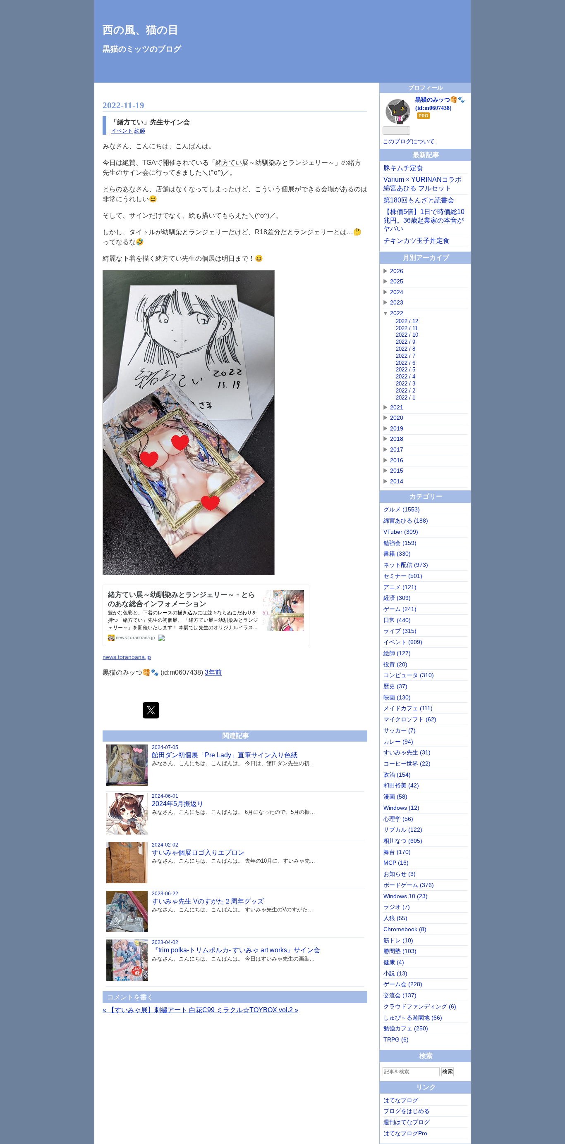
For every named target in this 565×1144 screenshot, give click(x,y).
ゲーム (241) (400, 609)
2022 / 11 (407, 328)
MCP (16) (396, 862)
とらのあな (119, 189)
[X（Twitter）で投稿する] (151, 710)
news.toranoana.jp (127, 657)
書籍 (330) (397, 553)
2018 (396, 438)
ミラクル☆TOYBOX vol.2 (257, 1009)
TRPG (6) (396, 1039)
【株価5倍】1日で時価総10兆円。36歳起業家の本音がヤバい (423, 220)
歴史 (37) (395, 686)
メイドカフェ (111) (408, 708)
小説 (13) (395, 973)
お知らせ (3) (399, 873)
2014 (396, 481)
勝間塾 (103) (400, 951)
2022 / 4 (405, 376)
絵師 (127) (397, 653)
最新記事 (426, 154)
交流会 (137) (400, 995)
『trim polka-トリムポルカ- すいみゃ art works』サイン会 (236, 950)
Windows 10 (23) (405, 896)
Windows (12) (401, 807)
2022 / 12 (407, 321)
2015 (396, 470)
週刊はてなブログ (406, 1122)
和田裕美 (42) (401, 785)
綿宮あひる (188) (405, 520)
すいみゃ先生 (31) (407, 752)
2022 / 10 (407, 335)
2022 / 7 (405, 356)
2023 (396, 302)
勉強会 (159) (400, 543)
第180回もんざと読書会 (418, 200)
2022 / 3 (405, 384)
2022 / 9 (405, 342)
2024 (396, 292)
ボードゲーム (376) (408, 885)
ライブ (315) (400, 631)
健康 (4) (393, 962)
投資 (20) (395, 664)
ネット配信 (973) (405, 564)
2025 (396, 281)
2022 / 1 (405, 398)
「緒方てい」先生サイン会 (150, 122)
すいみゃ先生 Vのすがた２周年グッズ (208, 901)
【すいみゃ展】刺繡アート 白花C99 (159, 1009)
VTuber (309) (400, 531)
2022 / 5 (405, 369)
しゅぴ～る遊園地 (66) (412, 1017)
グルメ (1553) (401, 509)
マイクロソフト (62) (409, 719)
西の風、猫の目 (141, 30)
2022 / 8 (405, 349)
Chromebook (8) (404, 929)
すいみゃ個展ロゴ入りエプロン (198, 852)
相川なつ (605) (402, 840)
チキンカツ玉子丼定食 (416, 240)
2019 (396, 428)
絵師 (139, 131)
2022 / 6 (405, 363)
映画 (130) (397, 697)
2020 (396, 417)
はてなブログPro (405, 1133)
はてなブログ (400, 1100)
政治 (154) (397, 774)
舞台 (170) (397, 852)
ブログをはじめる (406, 1111)
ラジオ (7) (396, 907)
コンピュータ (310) (408, 675)
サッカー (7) (399, 730)
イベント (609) (402, 642)
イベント (122, 131)
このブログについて (409, 141)
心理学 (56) (398, 819)
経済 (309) (397, 598)
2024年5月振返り (177, 803)
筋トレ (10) (398, 940)
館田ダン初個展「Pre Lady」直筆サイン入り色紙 (224, 755)
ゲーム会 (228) (402, 984)
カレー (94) (398, 741)
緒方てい (228, 162)
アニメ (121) (400, 587)
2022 (396, 313)
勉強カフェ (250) (405, 1028)
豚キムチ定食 (403, 167)
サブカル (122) (402, 829)
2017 (396, 449)
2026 (396, 271)
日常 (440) (397, 620)
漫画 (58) (395, 796)
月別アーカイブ (426, 257)
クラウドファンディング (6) (419, 1006)
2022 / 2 (405, 391)
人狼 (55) (395, 918)
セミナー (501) (402, 576)
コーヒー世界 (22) (407, 763)
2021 (396, 407)
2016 (396, 460)
